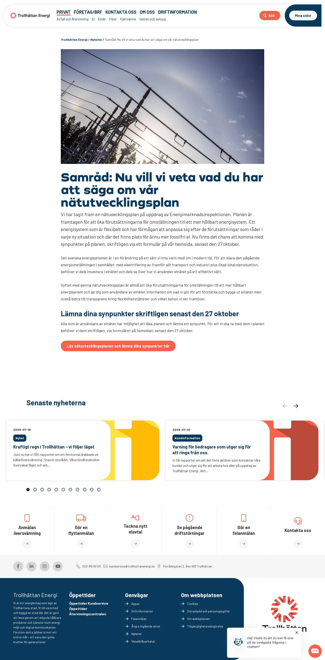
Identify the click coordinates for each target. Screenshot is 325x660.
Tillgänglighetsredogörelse (205, 626)
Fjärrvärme (128, 19)
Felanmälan (139, 619)
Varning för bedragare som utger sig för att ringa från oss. (211, 449)
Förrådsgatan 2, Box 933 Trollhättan (187, 566)
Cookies (192, 604)
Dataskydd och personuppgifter (208, 611)
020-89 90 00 (91, 566)
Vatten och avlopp (152, 19)
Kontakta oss (120, 12)
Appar (135, 604)
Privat (64, 12)
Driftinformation (177, 12)
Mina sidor (303, 15)
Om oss (147, 12)
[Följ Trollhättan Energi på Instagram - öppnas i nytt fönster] (45, 566)
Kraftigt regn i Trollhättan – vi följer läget (53, 446)
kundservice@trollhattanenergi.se (132, 566)
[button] (296, 406)
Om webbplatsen (198, 619)
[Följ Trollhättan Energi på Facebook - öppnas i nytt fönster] (18, 566)
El (93, 19)
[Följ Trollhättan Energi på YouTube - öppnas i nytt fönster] (58, 566)
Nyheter (136, 634)
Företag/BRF (88, 12)
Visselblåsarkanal (143, 641)
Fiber (113, 19)
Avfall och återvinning (72, 19)
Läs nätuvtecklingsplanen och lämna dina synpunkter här (118, 346)
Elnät (102, 19)
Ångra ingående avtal (145, 626)
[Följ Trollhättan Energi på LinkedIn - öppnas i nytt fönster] (31, 566)
